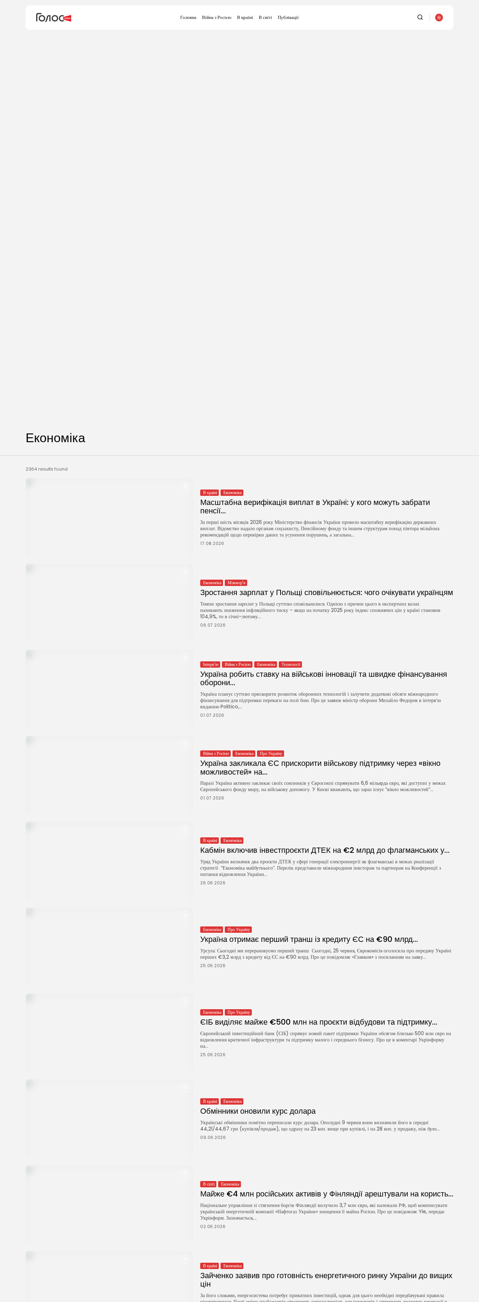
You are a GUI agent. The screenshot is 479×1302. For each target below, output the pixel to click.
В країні (245, 17)
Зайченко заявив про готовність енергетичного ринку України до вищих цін (326, 1279)
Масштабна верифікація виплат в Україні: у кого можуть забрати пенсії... (315, 506)
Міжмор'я (236, 583)
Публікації (288, 17)
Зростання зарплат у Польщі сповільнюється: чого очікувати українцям (326, 592)
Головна (188, 17)
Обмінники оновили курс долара (258, 1111)
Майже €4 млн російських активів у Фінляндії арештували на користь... (326, 1193)
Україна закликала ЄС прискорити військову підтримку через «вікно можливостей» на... (320, 767)
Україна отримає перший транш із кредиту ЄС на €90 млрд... (309, 939)
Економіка (232, 492)
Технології (291, 664)
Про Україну (271, 753)
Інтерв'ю (210, 664)
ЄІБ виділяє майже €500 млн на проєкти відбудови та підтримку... (318, 1022)
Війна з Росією (216, 17)
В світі (265, 17)
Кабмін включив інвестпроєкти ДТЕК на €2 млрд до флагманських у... (325, 850)
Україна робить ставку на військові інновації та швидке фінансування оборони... (323, 678)
